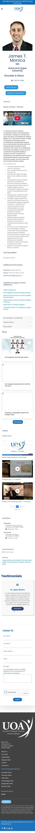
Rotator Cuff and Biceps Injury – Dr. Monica (16, 502)
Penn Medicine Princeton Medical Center (17, 293)
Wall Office (5, 778)
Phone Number (8, 651)
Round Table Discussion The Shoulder (14, 457)
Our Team (5, 754)
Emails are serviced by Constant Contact (23, 813)
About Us (4, 751)
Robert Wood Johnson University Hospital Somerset (17, 301)
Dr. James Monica (17, 589)
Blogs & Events (6, 760)
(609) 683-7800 (12, 529)
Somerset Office (7, 772)
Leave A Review (11, 87)
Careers (4, 762)
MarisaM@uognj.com (15, 276)
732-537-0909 (5, 748)
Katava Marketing (18, 822)
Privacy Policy (28, 822)
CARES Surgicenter (9, 290)
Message (6, 666)
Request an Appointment (15, 93)
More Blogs (18, 422)
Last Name (7, 643)
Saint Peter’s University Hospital (13, 305)
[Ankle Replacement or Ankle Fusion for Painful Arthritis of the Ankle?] (17, 345)
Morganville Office (7, 783)
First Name (7, 636)
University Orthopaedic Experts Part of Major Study (17, 414)
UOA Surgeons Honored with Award (16, 357)
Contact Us (5, 765)
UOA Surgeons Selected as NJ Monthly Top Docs (17, 385)
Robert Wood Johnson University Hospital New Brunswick (17, 296)
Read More (17, 609)
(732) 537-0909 (18, 80)
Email (5, 659)
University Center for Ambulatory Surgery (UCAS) (17, 308)
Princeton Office (7, 775)
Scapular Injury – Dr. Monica (11, 479)
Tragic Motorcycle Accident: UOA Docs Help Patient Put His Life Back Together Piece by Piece (17, 562)
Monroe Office (6, 786)
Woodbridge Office (8, 781)
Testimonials (5, 757)
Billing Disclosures (6, 824)
